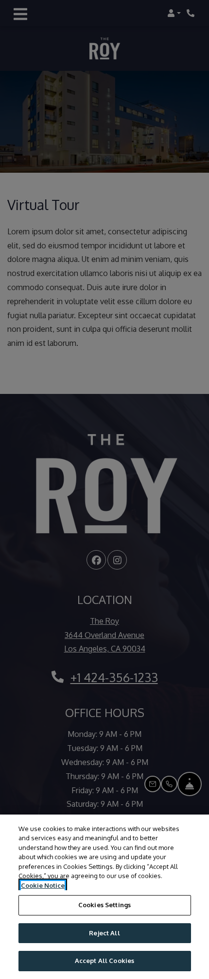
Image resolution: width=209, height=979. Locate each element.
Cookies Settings (104, 905)
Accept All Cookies (104, 960)
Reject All (104, 933)
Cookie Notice (43, 885)
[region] (104, 897)
